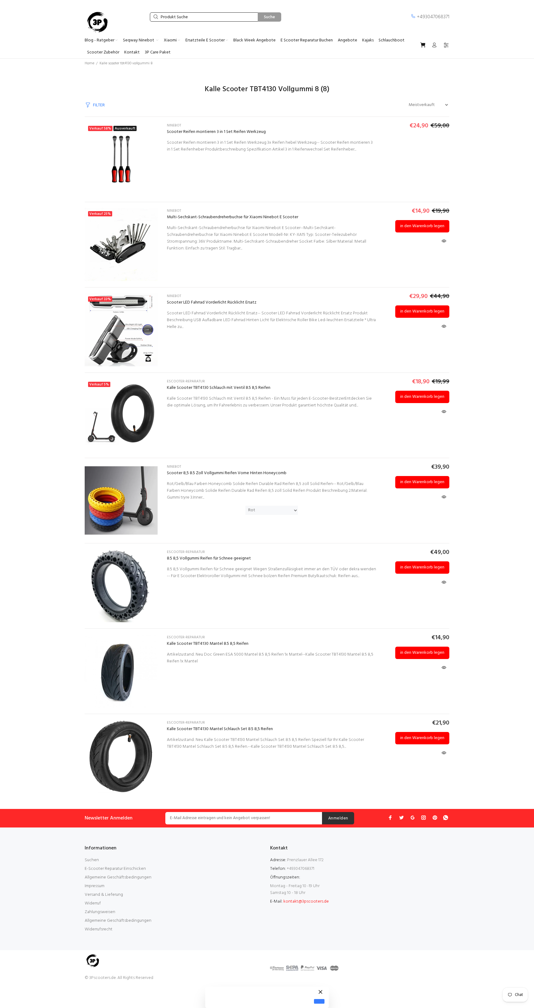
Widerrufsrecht (98, 929)
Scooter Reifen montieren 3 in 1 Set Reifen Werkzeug (216, 131)
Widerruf (93, 903)
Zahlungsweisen (100, 912)
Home (89, 63)
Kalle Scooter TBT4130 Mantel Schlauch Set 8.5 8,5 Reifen (220, 729)
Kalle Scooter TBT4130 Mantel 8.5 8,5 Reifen (207, 643)
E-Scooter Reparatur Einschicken (115, 868)
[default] (319, 1001)
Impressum (94, 886)
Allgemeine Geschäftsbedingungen (118, 877)
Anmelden (338, 818)
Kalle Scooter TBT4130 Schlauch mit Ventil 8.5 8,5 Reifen (218, 387)
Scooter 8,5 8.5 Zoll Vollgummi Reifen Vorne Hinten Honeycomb (226, 473)
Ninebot (174, 125)
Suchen (92, 860)
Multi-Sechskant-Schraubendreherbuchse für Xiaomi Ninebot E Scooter (232, 217)
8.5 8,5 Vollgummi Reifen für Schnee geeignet (209, 558)
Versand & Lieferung (104, 894)
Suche (269, 17)
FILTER (99, 105)
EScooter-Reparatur (186, 381)
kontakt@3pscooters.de (306, 901)
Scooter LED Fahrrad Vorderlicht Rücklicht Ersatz (211, 302)
